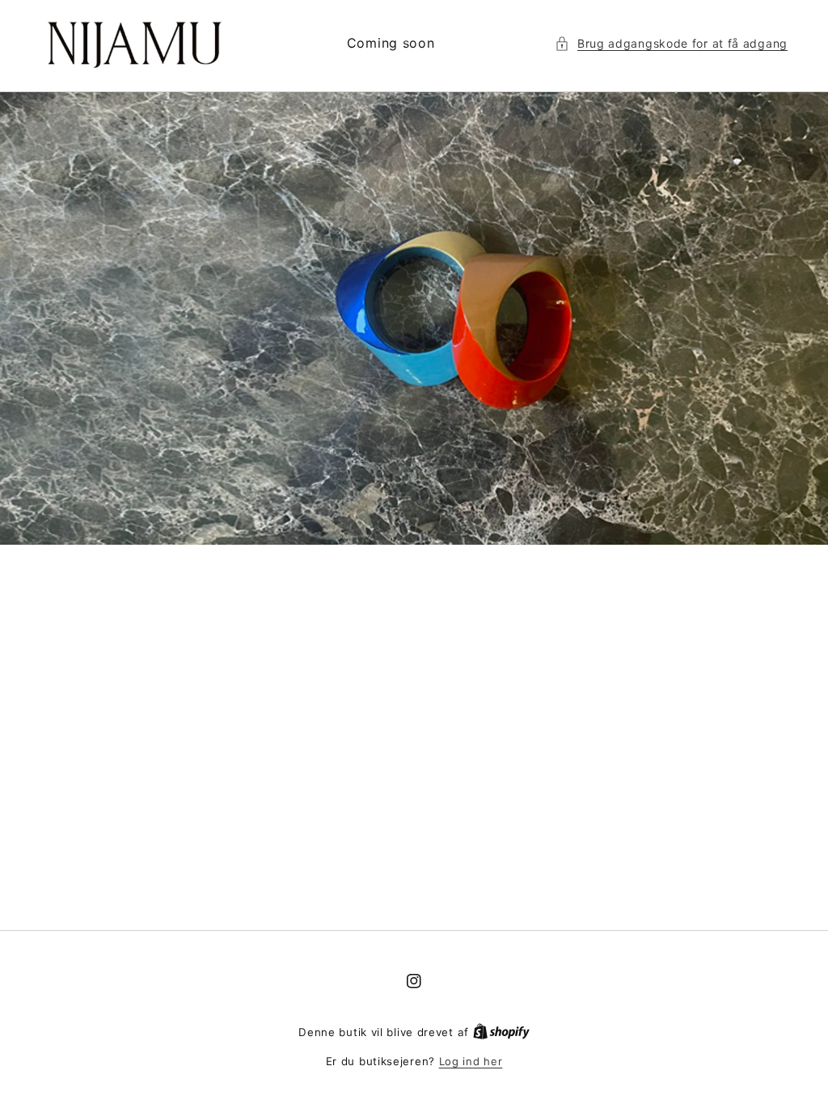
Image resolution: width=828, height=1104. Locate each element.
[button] (671, 43)
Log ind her (471, 1061)
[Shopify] (501, 1032)
